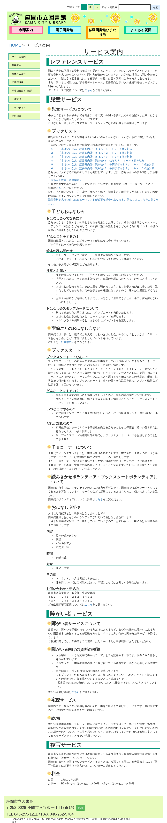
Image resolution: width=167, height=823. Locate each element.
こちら (88, 90)
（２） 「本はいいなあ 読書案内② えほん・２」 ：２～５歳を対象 (90, 152)
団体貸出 (16, 99)
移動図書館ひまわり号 (103, 32)
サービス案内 (19, 56)
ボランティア (19, 107)
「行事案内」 (66, 342)
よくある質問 (141, 30)
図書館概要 (17, 82)
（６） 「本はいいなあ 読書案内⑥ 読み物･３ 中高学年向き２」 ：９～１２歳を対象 (101, 168)
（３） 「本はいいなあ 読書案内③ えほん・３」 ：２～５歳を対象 (90, 156)
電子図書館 (64, 30)
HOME (15, 45)
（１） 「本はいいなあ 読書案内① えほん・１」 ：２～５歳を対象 (90, 148)
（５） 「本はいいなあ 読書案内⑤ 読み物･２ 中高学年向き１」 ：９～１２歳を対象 (101, 164)
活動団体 (16, 116)
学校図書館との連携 (22, 90)
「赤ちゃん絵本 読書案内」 (65, 180)
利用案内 (26, 30)
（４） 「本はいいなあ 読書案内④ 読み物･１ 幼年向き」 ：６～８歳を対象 (96, 160)
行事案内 (16, 65)
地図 (80, 808)
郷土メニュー (19, 73)
